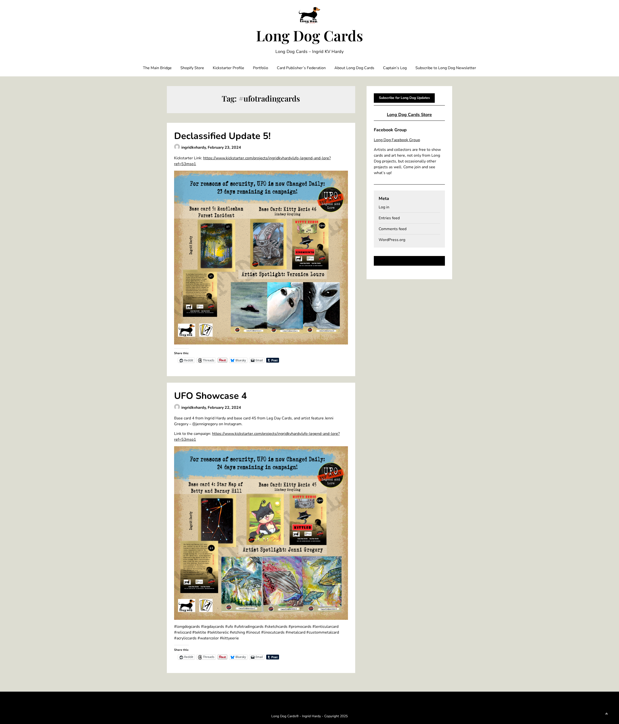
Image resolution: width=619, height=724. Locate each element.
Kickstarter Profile (228, 68)
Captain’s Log (395, 68)
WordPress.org (392, 239)
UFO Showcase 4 (210, 396)
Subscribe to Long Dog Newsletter (445, 68)
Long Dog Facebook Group (397, 140)
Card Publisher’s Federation (301, 68)
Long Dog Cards (309, 35)
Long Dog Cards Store (409, 114)
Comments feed (392, 229)
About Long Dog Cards (354, 68)
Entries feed (389, 218)
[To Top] (606, 714)
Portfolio (260, 68)
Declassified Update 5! (222, 136)
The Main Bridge (157, 68)
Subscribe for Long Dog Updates (404, 97)
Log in (384, 207)
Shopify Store (192, 68)
